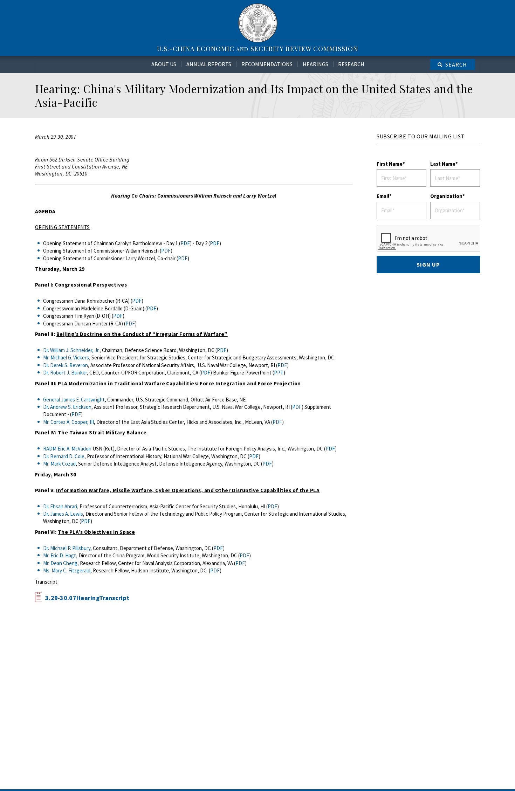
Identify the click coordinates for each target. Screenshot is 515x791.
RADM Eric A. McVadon (67, 448)
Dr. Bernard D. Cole (63, 456)
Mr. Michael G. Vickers (66, 357)
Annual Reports (208, 64)
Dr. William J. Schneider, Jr (70, 350)
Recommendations (267, 64)
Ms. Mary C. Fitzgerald (66, 570)
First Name (390, 163)
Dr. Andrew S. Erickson (67, 407)
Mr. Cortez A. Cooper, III (68, 422)
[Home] (257, 23)
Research (351, 64)
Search (456, 64)
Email (383, 196)
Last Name (442, 163)
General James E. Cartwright (74, 399)
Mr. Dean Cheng (60, 563)
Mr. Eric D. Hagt (59, 555)
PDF (185, 243)
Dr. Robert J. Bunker (65, 372)
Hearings (315, 64)
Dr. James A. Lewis (63, 513)
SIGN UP (428, 264)
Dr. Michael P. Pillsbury (66, 548)
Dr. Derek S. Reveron (65, 365)
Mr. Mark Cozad (59, 463)
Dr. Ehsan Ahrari (60, 506)
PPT (278, 372)
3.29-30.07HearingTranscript (87, 598)
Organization (446, 196)
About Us (163, 64)
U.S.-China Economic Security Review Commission (257, 48)
